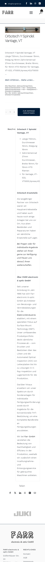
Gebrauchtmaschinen (24, 86)
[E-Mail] (34, 492)
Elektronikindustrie (26, 315)
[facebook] (27, 3)
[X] (15, 492)
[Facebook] (10, 492)
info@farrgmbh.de (14, 4)
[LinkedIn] (20, 492)
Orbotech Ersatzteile (12, 95)
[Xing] (29, 492)
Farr (6, 93)
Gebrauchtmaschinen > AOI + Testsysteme (20, 88)
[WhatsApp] (25, 492)
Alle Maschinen (10, 86)
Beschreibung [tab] (11, 129)
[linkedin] (31, 3)
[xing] (40, 3)
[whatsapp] (35, 3)
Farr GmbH (13, 93)
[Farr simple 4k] (8, 11)
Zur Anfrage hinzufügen (29, 112)
